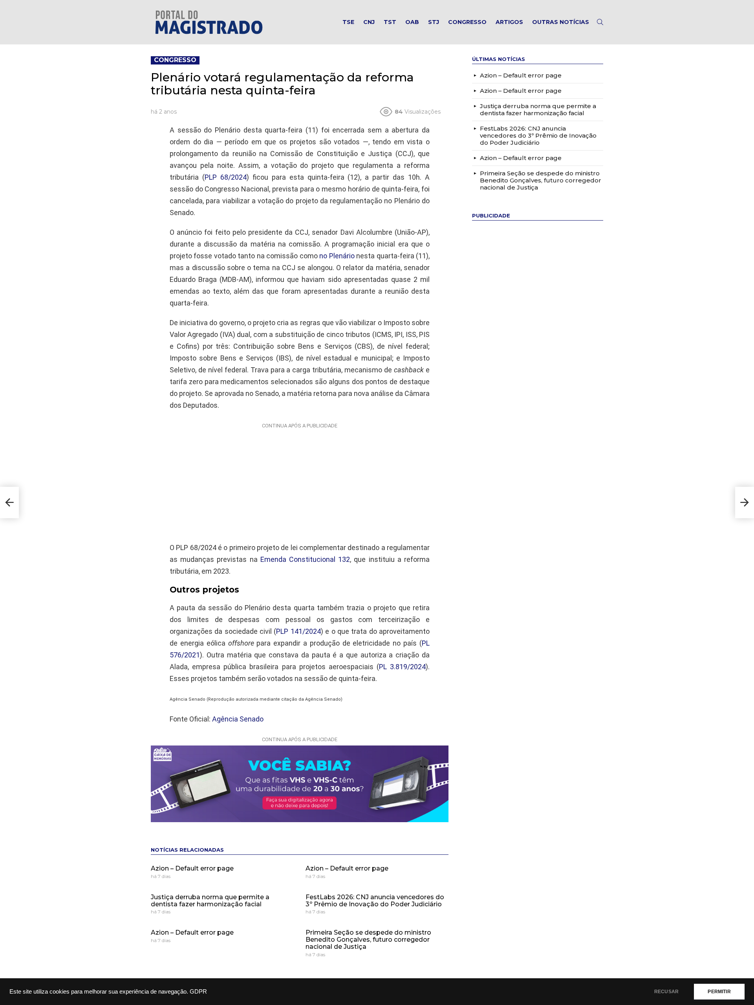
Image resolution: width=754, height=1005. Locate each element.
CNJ (369, 22)
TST (390, 22)
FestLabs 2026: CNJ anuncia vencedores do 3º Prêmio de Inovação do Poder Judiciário (375, 900)
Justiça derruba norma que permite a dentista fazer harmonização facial (210, 900)
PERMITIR (719, 991)
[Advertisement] (300, 481)
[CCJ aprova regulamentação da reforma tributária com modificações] (9, 502)
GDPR (198, 991)
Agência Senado (238, 719)
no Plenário (336, 256)
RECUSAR (666, 991)
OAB (412, 22)
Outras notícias (560, 22)
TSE (348, 22)
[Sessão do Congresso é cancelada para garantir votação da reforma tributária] (744, 502)
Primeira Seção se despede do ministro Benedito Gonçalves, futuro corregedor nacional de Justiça (368, 939)
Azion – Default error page (192, 868)
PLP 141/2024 (298, 631)
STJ (433, 22)
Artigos (509, 22)
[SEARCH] (600, 22)
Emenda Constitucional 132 (305, 559)
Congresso (467, 22)
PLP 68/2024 (226, 177)
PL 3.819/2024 (402, 667)
